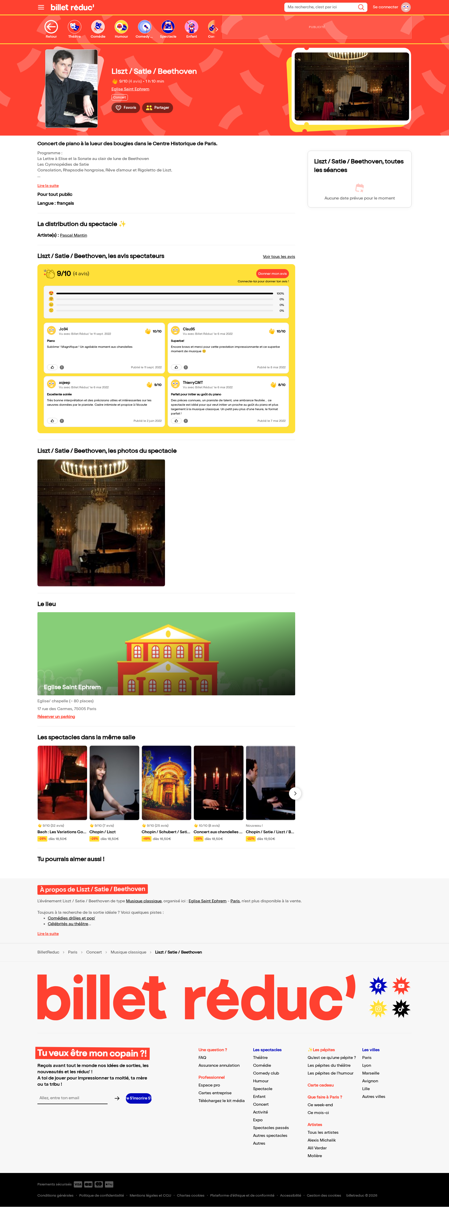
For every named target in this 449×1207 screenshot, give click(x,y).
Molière (315, 1155)
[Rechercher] (361, 7)
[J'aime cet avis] (52, 367)
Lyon (366, 1065)
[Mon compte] (406, 7)
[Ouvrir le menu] (43, 7)
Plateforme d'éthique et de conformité (242, 1195)
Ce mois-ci (318, 1112)
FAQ (202, 1057)
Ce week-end (320, 1105)
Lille (366, 1088)
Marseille (370, 1073)
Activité (260, 1112)
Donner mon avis (272, 273)
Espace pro (209, 1085)
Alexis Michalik (322, 1140)
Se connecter (385, 7)
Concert (94, 952)
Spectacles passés (271, 1127)
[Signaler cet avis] (62, 367)
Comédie (262, 1065)
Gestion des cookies (324, 1195)
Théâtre (260, 1057)
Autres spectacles (270, 1135)
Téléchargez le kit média (222, 1100)
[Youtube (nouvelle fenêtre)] (401, 986)
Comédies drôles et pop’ (71, 918)
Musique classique (144, 901)
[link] (100, 329)
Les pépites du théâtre (329, 1065)
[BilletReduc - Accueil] (72, 7)
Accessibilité (290, 1195)
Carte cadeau (321, 1085)
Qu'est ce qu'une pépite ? (332, 1057)
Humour (260, 1081)
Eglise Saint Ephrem (130, 89)
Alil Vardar (317, 1148)
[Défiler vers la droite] (217, 29)
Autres (259, 1143)
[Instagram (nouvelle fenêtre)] (378, 1008)
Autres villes (373, 1096)
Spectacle (262, 1088)
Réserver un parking (56, 716)
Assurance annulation (219, 1065)
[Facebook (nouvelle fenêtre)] (378, 986)
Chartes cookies (190, 1195)
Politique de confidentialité (101, 1195)
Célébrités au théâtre (68, 924)
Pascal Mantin (73, 235)
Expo (258, 1120)
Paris (235, 901)
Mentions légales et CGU (150, 1195)
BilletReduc (48, 952)
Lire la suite (48, 185)
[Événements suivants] (295, 793)
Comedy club (266, 1073)
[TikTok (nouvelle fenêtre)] (401, 1008)
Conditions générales (55, 1195)
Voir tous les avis (279, 256)
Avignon (370, 1081)
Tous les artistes (323, 1132)
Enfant (259, 1096)
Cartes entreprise (215, 1093)
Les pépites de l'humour (330, 1073)
